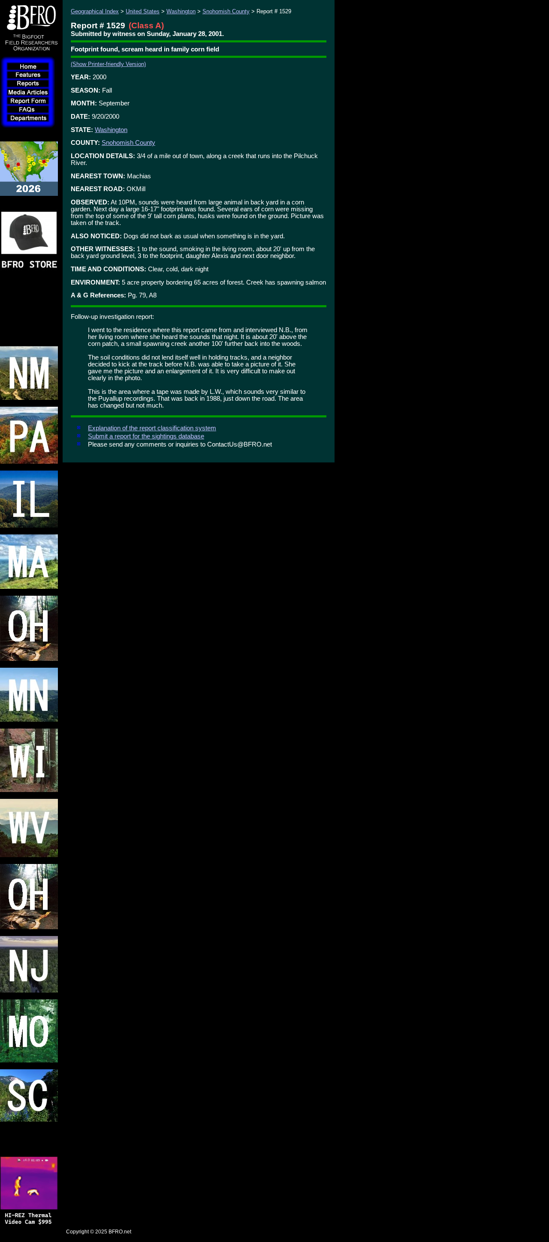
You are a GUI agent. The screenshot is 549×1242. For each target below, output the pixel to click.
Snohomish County (226, 11)
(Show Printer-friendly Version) (108, 64)
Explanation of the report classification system (152, 428)
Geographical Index (95, 11)
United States (143, 11)
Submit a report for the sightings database (146, 436)
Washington (181, 11)
